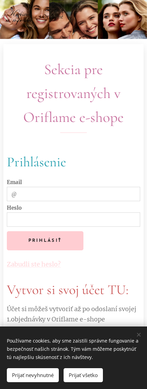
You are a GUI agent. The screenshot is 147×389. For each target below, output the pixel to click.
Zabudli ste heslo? (34, 264)
